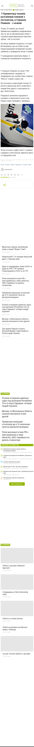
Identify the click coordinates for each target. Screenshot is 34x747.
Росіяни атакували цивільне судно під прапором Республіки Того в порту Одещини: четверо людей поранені (16, 308)
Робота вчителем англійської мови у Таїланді (15, 628)
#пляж (2, 164)
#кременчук (18, 164)
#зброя (12, 164)
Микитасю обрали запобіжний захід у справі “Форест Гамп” (15, 248)
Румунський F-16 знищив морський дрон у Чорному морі (17, 258)
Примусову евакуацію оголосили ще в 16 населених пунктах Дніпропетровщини (16, 295)
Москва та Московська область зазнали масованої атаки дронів (15, 320)
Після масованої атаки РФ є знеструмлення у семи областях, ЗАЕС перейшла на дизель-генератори (15, 281)
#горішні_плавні (27, 164)
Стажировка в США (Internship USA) (15, 593)
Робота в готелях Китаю (13, 618)
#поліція (7, 164)
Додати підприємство (17, 484)
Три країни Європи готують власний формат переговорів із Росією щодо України (15, 331)
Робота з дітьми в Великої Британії (14, 567)
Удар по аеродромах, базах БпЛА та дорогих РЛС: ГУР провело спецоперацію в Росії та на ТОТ (17, 268)
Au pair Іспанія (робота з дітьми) (16, 654)
